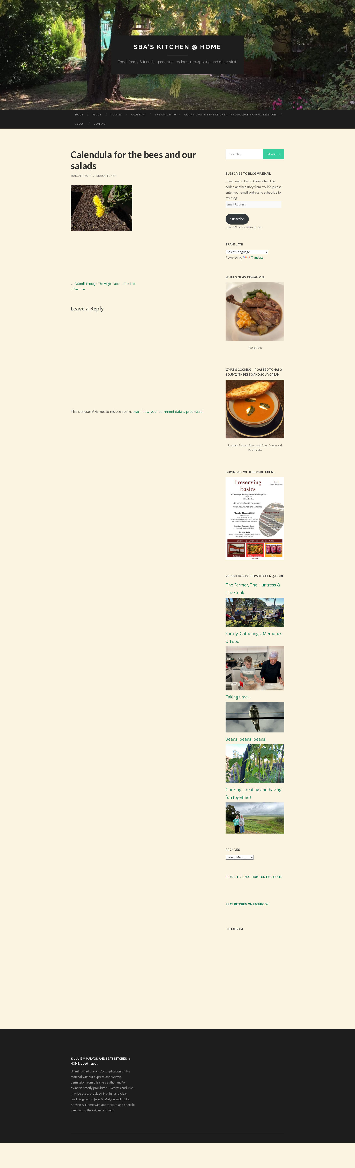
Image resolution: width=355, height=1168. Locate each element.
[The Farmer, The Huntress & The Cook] (255, 626)
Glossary (138, 114)
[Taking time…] (255, 731)
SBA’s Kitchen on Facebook (247, 904)
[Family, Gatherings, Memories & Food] (255, 689)
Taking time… (238, 697)
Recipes (116, 114)
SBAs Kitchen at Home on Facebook (254, 877)
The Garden (163, 114)
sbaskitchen (106, 176)
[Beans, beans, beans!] (255, 782)
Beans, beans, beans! (246, 739)
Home (79, 114)
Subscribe (237, 219)
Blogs (97, 114)
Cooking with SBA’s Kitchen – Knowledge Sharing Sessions (230, 114)
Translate (257, 257)
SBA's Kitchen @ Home (177, 46)
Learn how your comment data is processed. (168, 412)
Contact (100, 123)
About (80, 123)
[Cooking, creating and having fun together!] (255, 832)
